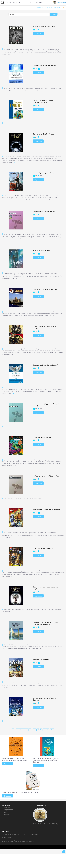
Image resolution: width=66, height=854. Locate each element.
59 (38, 729)
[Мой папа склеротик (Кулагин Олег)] (16, 485)
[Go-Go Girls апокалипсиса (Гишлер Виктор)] (16, 336)
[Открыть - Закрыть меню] (2, 2)
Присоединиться (17, 2)
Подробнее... (7, 764)
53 (20, 729)
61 (44, 729)
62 (47, 729)
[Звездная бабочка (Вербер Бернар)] (16, 375)
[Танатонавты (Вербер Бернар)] (16, 144)
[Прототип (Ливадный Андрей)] (16, 558)
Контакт (31, 2)
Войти (25, 2)
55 (26, 729)
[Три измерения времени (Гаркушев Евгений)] (16, 708)
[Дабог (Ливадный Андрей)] (16, 447)
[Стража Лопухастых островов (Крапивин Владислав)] (16, 111)
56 (30, 729)
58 (34, 729)
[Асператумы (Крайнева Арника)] (16, 221)
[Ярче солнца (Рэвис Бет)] (16, 260)
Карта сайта (38, 2)
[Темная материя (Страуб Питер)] (16, 36)
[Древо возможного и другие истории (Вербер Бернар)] (16, 596)
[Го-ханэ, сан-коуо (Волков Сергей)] (16, 298)
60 (41, 729)
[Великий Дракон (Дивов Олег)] (16, 183)
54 (23, 729)
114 (52, 729)
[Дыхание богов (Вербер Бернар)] (16, 76)
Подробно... (38, 33)
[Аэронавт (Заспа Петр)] (16, 669)
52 (17, 729)
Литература (7, 2)
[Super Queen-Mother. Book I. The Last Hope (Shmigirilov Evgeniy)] (16, 631)
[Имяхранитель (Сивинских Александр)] (16, 519)
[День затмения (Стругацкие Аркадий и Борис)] (16, 413)
